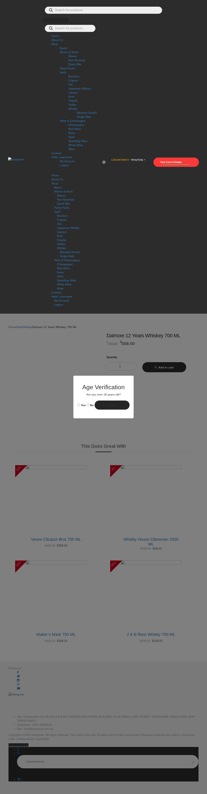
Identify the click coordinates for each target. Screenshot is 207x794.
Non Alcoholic (65, 199)
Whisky (61, 248)
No (91, 405)
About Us (57, 179)
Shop (54, 183)
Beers (58, 187)
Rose (60, 272)
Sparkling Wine (66, 280)
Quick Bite (63, 203)
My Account (61, 300)
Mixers (61, 195)
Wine (60, 288)
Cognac (62, 219)
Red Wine (63, 268)
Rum (60, 236)
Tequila (61, 240)
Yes (83, 405)
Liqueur (62, 231)
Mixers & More (63, 191)
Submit (112, 405)
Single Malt (67, 256)
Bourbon (62, 215)
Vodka (61, 244)
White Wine (64, 284)
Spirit (57, 211)
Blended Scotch (70, 252)
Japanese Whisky (68, 227)
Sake (60, 276)
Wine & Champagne (67, 260)
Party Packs (61, 207)
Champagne (65, 264)
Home (55, 175)
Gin (59, 223)
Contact (56, 292)
